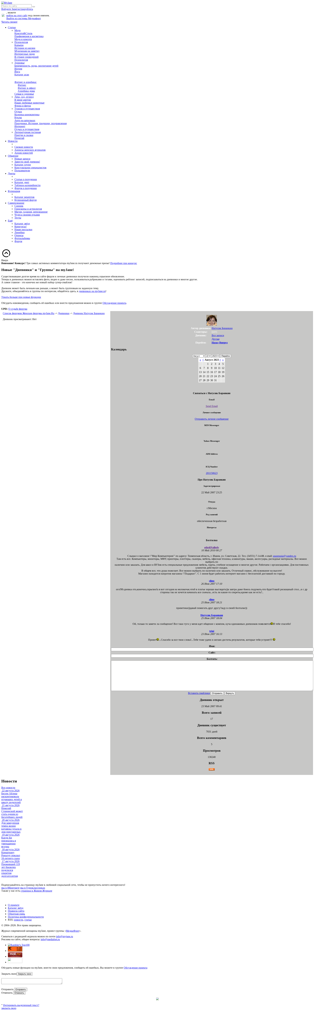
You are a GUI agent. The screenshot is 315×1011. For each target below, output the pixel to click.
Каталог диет (21, 182)
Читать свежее (9, 21)
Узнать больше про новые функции (21, 297)
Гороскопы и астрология (28, 208)
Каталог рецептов (24, 197)
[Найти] (33, 6)
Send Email (212, 406)
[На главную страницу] (6, 2)
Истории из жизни (24, 48)
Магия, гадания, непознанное (31, 211)
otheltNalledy (211, 547)
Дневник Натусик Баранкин (89, 313)
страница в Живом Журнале (36, 890)
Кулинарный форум (25, 200)
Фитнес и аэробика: (25, 82)
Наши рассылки (23, 229)
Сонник (18, 205)
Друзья (215, 339)
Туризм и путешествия (27, 108)
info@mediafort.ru (50, 939)
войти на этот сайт (16, 15)
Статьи (12, 27)
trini (211, 631)
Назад (215, 342)
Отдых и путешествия (26, 129)
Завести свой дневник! (27, 161)
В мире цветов (22, 99)
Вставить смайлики (199, 693)
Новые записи (22, 158)
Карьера (18, 45)
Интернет (19, 126)
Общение (13, 155)
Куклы (18, 117)
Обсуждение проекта (114, 303)
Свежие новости (23, 147)
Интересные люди (24, 54)
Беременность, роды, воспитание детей (36, 65)
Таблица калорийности (27, 185)
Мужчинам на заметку (27, 51)
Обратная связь (16, 913)
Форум (18, 241)
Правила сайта (16, 910)
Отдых (18, 111)
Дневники (63, 313)
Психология (21, 42)
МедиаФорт (72, 930)
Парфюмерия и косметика (28, 36)
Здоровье (19, 62)
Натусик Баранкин (222, 328)
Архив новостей (23, 152)
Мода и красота (23, 39)
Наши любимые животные (29, 102)
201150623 (212, 473)
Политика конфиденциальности (26, 916)
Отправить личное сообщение (212, 418)
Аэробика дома (26, 91)
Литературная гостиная (27, 132)
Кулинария (14, 191)
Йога (17, 71)
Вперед (223, 342)
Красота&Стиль (23, 33)
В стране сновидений (26, 57)
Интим (18, 68)
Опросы (18, 235)
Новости (13, 141)
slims (211, 580)
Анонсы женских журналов (30, 149)
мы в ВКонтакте (10, 887)
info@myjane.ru (64, 936)
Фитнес (22, 85)
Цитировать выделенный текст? (21, 1005)
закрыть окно (8, 1008)
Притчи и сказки (23, 135)
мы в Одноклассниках (32, 887)
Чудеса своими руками (27, 214)
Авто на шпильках (24, 120)
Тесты (17, 217)
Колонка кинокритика (26, 114)
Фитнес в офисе (27, 88)
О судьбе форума (17, 308)
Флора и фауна (22, 105)
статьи (28, 919)
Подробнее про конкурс (123, 263)
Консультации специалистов (30, 167)
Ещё (10, 220)
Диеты (11, 173)
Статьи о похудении (25, 179)
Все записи (218, 335)
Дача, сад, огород (24, 96)
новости (18, 919)
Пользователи (22, 170)
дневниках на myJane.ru (92, 291)
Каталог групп (22, 164)
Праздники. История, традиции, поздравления (40, 123)
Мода (17, 30)
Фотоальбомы (22, 238)
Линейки (19, 232)
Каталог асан (21, 74)
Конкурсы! (20, 226)
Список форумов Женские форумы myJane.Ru (28, 313)
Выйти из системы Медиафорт (23, 18)
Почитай (19, 138)
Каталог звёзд (22, 223)
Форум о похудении (25, 188)
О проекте (13, 905)
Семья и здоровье (24, 94)
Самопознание (16, 203)
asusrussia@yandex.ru (284, 556)
